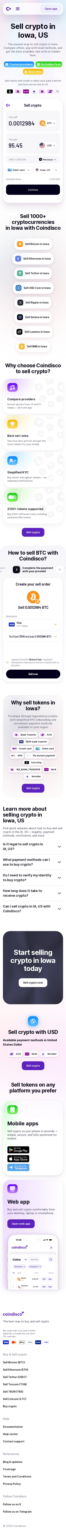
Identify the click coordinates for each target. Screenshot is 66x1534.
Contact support (13, 1441)
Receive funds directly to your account (37, 569)
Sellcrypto (33, 532)
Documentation (13, 1426)
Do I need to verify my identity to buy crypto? (27, 877)
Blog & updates (12, 1461)
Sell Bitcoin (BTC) (14, 1362)
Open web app (21, 1223)
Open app (51, 8)
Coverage (9, 1469)
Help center (10, 1434)
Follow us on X (12, 1504)
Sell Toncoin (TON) (15, 1384)
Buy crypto (10, 1406)
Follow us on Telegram (17, 1511)
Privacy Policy (12, 1483)
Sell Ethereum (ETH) (15, 1369)
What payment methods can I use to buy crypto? (26, 862)
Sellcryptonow (33, 982)
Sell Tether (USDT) (15, 1377)
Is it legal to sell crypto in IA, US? (23, 846)
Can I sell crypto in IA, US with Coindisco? (26, 908)
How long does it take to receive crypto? (22, 893)
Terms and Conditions (17, 1476)
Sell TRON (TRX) (13, 1391)
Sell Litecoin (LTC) (14, 1398)
